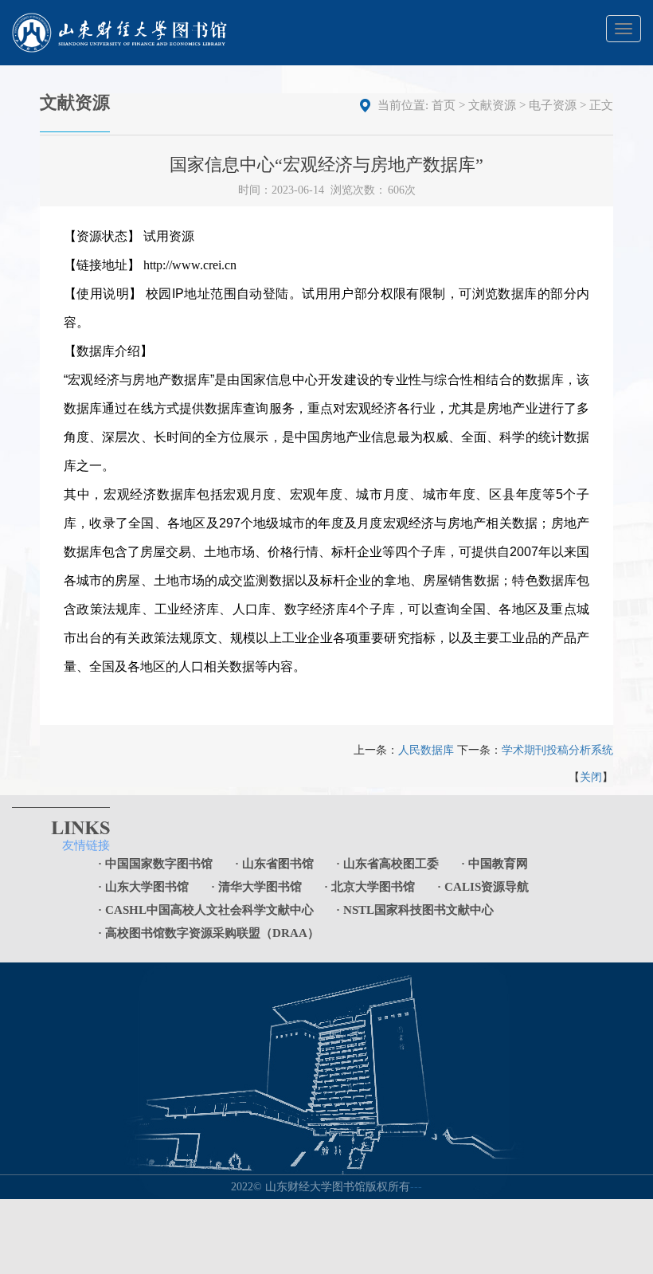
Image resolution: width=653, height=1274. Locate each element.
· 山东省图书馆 (274, 863)
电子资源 (553, 105)
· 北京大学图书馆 (369, 886)
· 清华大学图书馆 (256, 886)
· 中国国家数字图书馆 (155, 863)
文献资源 (492, 105)
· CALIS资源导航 (483, 886)
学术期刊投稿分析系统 (557, 750)
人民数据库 (426, 750)
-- (418, 1187)
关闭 (591, 777)
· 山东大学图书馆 (143, 886)
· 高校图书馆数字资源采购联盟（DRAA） (208, 933)
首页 (444, 105)
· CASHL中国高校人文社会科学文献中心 (206, 910)
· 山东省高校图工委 (387, 863)
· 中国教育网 (494, 863)
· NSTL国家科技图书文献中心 (415, 910)
